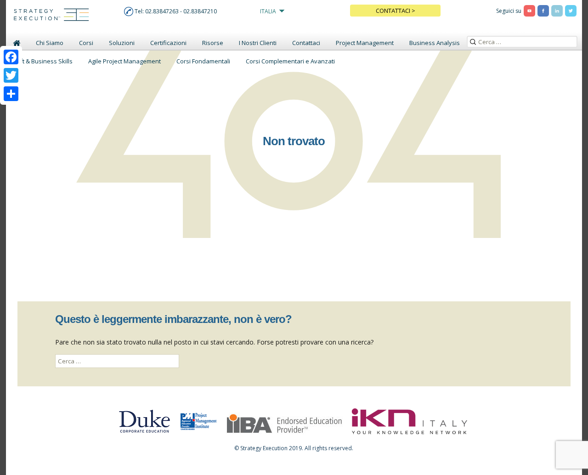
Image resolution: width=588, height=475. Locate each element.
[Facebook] (11, 57)
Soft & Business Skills (43, 61)
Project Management (365, 43)
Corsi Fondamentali (203, 61)
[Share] (11, 94)
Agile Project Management (124, 61)
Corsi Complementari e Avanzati (290, 61)
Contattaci (306, 43)
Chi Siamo (49, 43)
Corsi (86, 43)
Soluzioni (122, 43)
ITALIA (268, 11)
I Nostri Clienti (258, 43)
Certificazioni (168, 43)
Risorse (212, 43)
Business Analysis (434, 43)
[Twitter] (11, 75)
